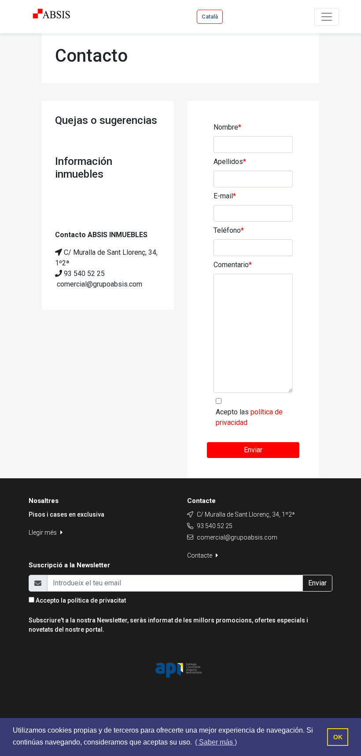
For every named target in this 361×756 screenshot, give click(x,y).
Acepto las (249, 417)
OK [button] (338, 737)
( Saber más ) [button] (216, 742)
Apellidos (230, 161)
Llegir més (43, 532)
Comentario (233, 265)
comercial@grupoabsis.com (237, 537)
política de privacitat (96, 600)
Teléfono (229, 230)
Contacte (200, 555)
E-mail (225, 196)
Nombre (227, 127)
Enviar (253, 450)
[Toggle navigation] (326, 17)
